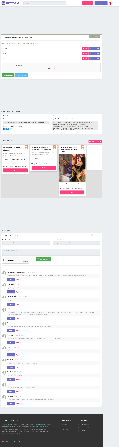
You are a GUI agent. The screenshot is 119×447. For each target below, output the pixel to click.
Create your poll (96, 141)
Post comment (44, 259)
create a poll (34, 427)
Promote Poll (22, 75)
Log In (101, 3)
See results (9, 75)
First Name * (6, 240)
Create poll (87, 3)
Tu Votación (5, 424)
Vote (86, 48)
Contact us (64, 424)
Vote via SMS (95, 48)
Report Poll (52, 68)
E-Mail (59, 240)
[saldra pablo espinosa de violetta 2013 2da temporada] (43, 169)
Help (62, 427)
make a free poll (39, 424)
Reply (11, 279)
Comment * (5, 247)
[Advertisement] (51, 20)
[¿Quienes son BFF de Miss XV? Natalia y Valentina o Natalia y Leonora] (72, 194)
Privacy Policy (65, 429)
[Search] (25, 3)
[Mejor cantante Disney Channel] (15, 172)
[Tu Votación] (11, 3)
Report (17, 279)
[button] (111, 3)
